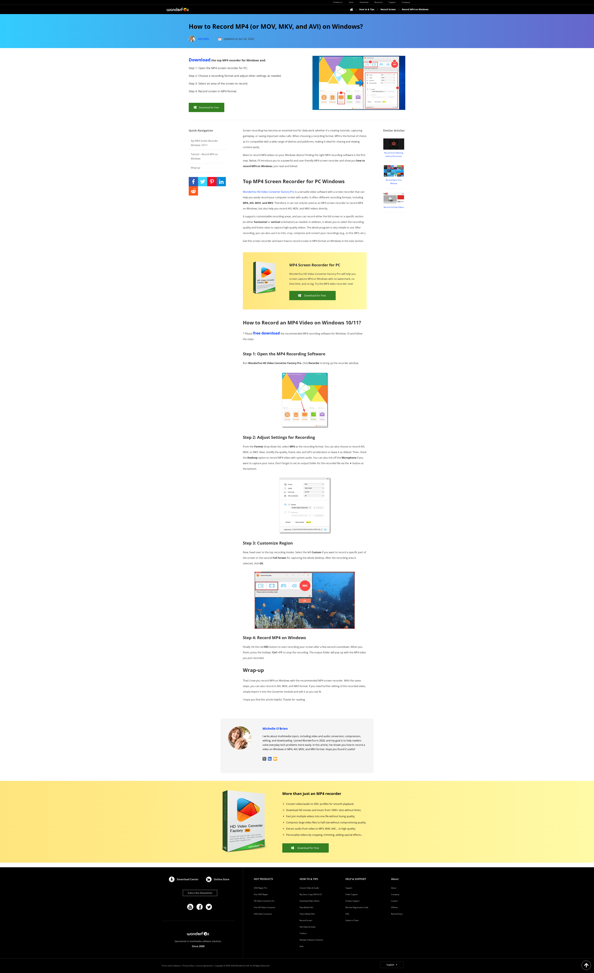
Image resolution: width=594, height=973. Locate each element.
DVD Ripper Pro (260, 888)
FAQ (347, 914)
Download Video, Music (310, 901)
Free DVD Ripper (261, 894)
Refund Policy (396, 914)
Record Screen (306, 920)
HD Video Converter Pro (264, 901)
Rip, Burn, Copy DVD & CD (311, 894)
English (390, 964)
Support (348, 888)
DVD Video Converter (263, 914)
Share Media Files (307, 914)
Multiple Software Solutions (311, 940)
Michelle (203, 39)
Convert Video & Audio (309, 888)
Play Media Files (306, 907)
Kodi (301, 946)
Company (395, 894)
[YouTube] (190, 907)
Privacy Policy (188, 965)
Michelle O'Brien (275, 728)
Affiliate (394, 907)
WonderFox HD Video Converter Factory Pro (268, 192)
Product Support (352, 901)
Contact (394, 901)
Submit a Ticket (352, 920)
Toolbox (303, 933)
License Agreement (204, 965)
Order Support (351, 894)
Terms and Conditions (171, 965)
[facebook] (199, 907)
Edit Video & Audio (307, 927)
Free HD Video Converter (264, 907)
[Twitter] (209, 907)
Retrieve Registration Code (356, 907)
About (393, 888)
